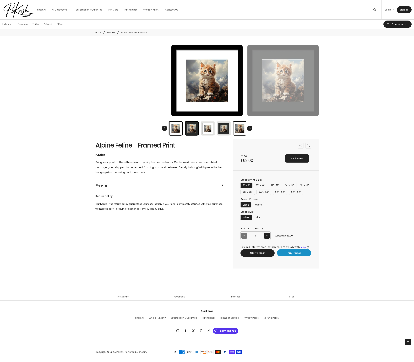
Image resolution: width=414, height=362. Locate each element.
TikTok (290, 296)
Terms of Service (229, 317)
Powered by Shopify (136, 352)
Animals (111, 32)
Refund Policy (271, 317)
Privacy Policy (251, 317)
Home (98, 32)
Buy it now (294, 253)
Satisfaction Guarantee (89, 9)
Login (388, 9)
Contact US (171, 9)
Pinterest (235, 296)
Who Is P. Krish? (150, 9)
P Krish (120, 352)
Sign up (404, 9)
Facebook (179, 296)
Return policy (104, 196)
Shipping (101, 185)
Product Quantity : (252, 228)
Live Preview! (297, 158)
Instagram (123, 296)
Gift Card (113, 9)
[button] (176, 128)
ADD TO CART (258, 253)
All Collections (59, 9)
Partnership (130, 9)
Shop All (41, 9)
